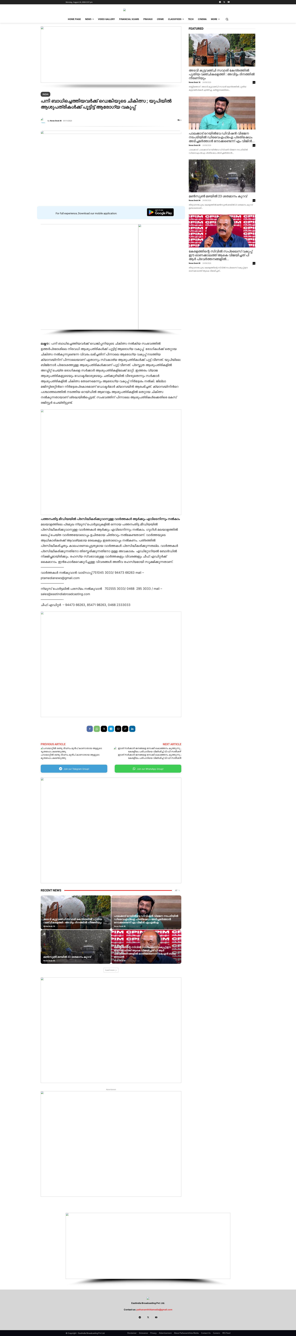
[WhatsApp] (97, 729)
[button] (227, 19)
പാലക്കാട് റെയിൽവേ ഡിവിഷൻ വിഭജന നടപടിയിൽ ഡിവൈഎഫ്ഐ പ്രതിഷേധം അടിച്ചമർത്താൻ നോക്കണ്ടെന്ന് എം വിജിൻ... (222, 137)
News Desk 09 (119, 926)
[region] (111, 57)
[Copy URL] (125, 729)
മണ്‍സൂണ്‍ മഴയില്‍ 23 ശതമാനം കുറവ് (67, 956)
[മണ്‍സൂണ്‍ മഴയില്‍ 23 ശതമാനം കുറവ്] (76, 951)
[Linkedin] (132, 729)
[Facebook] (90, 729)
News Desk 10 (49, 926)
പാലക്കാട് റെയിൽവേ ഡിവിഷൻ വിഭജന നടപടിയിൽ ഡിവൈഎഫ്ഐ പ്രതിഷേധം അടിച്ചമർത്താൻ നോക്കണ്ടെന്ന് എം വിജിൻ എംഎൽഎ (146, 919)
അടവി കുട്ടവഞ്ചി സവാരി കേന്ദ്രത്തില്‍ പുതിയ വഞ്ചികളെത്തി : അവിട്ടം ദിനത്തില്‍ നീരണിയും (72, 921)
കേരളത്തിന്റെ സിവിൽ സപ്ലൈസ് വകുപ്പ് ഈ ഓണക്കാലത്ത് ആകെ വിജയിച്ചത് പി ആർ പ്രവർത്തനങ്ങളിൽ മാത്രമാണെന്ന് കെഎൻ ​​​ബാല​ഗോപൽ (145, 952)
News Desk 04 (49, 960)
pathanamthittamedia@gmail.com (154, 1309)
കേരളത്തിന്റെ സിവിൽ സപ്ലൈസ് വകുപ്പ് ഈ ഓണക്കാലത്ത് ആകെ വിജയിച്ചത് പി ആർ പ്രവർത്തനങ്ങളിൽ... (220, 255)
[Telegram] (220, 2)
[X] (224, 2)
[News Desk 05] (44, 121)
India (45, 94)
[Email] (118, 729)
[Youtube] (228, 2)
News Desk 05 (56, 120)
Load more (110, 970)
